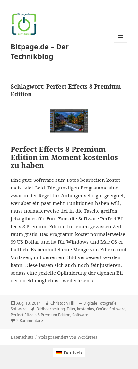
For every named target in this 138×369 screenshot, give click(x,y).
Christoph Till (62, 303)
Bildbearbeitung (50, 309)
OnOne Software (110, 309)
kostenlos (85, 309)
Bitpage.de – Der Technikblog (40, 51)
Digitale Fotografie (99, 303)
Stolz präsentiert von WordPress (67, 337)
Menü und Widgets (120, 42)
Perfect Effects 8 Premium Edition (40, 314)
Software (19, 309)
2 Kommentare (29, 320)
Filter (71, 309)
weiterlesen (79, 280)
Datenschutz (22, 337)
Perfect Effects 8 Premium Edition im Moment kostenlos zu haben (64, 157)
